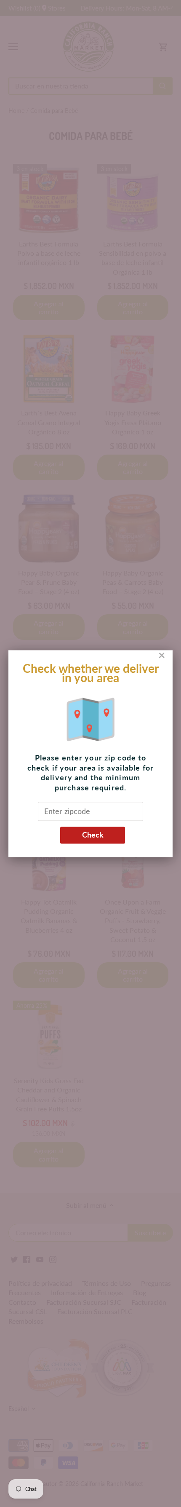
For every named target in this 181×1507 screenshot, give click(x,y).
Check (93, 835)
